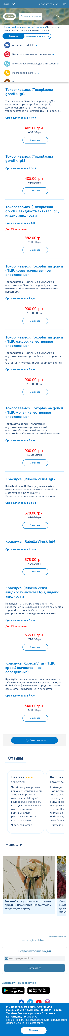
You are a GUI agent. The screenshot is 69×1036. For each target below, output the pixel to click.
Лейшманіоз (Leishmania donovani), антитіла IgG (29, 925)
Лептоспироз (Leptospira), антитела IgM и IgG (28, 928)
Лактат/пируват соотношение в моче (23, 915)
